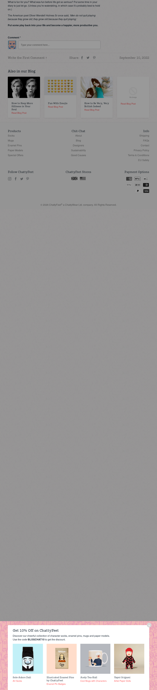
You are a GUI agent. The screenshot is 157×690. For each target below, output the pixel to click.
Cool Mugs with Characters (93, 680)
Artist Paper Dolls (122, 680)
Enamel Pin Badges (56, 683)
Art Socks (17, 680)
